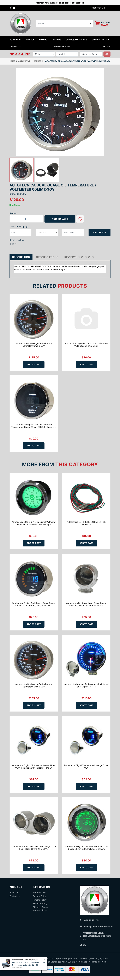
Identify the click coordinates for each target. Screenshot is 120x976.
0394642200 (91, 920)
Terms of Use (39, 892)
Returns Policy (40, 900)
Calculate (99, 232)
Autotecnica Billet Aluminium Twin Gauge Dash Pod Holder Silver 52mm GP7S (34, 847)
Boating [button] (43, 40)
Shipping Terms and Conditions (40, 908)
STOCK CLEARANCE (100, 40)
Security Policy (40, 903)
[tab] (21, 257)
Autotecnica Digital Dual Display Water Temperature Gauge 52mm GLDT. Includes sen (33, 425)
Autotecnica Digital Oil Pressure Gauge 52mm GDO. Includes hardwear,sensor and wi (33, 766)
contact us (98, 8)
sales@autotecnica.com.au (98, 926)
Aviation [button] (30, 40)
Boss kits (56, 40)
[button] (80, 219)
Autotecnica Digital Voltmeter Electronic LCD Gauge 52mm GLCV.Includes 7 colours (86, 847)
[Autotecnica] (20, 23)
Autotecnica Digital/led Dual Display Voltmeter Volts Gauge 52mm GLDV (86, 344)
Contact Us (15, 896)
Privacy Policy (39, 896)
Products (16, 46)
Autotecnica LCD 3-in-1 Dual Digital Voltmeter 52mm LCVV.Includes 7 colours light (33, 523)
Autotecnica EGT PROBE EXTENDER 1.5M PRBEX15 (86, 523)
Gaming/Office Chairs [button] (76, 40)
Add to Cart (60, 218)
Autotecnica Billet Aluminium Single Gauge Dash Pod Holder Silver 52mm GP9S (86, 604)
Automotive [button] (16, 40)
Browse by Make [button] (62, 46)
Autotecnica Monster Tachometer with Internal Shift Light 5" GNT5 (86, 685)
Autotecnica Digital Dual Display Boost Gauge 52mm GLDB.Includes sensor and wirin (33, 604)
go (107, 54)
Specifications (47, 257)
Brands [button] (106, 46)
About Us (14, 892)
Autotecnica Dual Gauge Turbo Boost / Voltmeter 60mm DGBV (33, 344)
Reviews (70, 257)
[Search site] (90, 23)
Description (21, 257)
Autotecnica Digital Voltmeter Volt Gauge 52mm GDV (86, 766)
